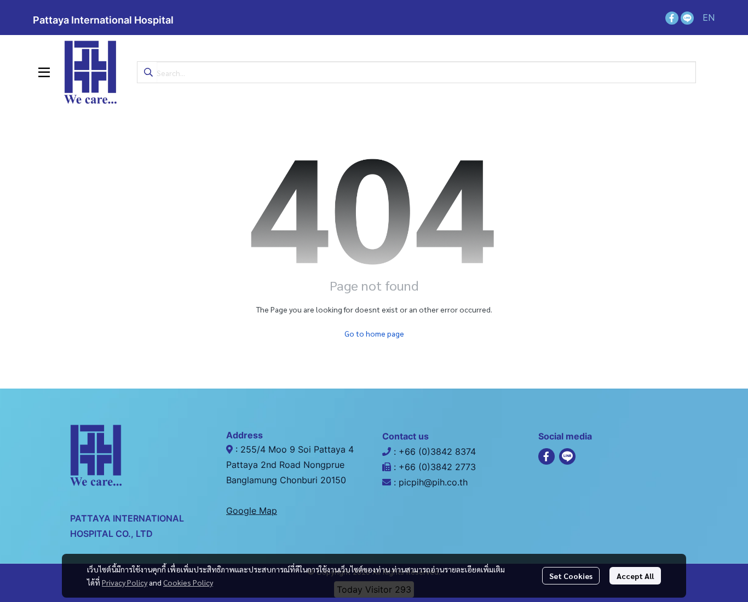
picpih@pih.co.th (433, 482)
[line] (687, 17)
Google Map (251, 510)
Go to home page (374, 333)
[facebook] (671, 17)
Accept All (635, 576)
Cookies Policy (188, 582)
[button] (708, 17)
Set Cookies (570, 576)
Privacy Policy (124, 582)
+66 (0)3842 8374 (439, 451)
